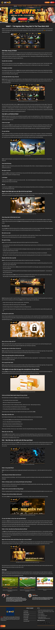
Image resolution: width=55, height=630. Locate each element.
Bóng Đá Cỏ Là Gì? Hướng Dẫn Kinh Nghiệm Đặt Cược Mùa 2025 (27, 588)
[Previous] (2, 14)
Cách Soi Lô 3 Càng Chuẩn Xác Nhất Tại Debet (45, 587)
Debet (44, 30)
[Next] (53, 14)
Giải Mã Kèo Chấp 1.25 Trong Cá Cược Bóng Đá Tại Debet (10, 588)
